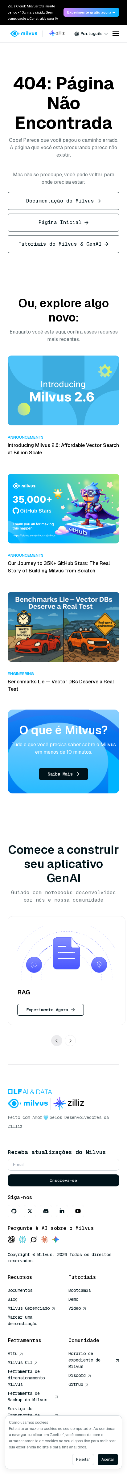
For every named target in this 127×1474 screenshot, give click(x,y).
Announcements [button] (25, 437)
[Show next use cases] (70, 1040)
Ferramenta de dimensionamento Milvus (26, 1378)
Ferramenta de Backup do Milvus (27, 1396)
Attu (13, 1353)
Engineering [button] (21, 673)
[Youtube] (78, 1211)
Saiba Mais (60, 774)
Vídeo (74, 1308)
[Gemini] (55, 1240)
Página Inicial (60, 222)
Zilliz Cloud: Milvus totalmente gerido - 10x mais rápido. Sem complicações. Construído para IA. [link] (33, 12)
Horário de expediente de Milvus (84, 1360)
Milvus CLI (20, 1362)
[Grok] (33, 1240)
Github (75, 1384)
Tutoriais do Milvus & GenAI (60, 244)
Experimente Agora (47, 1009)
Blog (13, 1299)
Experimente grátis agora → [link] (91, 12)
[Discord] (46, 1211)
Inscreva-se (63, 1180)
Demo (73, 1299)
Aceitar (107, 1459)
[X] (30, 1211)
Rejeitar (83, 1459)
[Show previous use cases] (56, 1040)
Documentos (20, 1290)
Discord (77, 1375)
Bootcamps (79, 1290)
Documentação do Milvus (60, 201)
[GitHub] (14, 1211)
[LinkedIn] (62, 1211)
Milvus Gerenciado (29, 1308)
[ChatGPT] (11, 1240)
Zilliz (15, 1126)
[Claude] (44, 1240)
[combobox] (91, 34)
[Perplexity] (22, 1240)
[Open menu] (115, 33)
